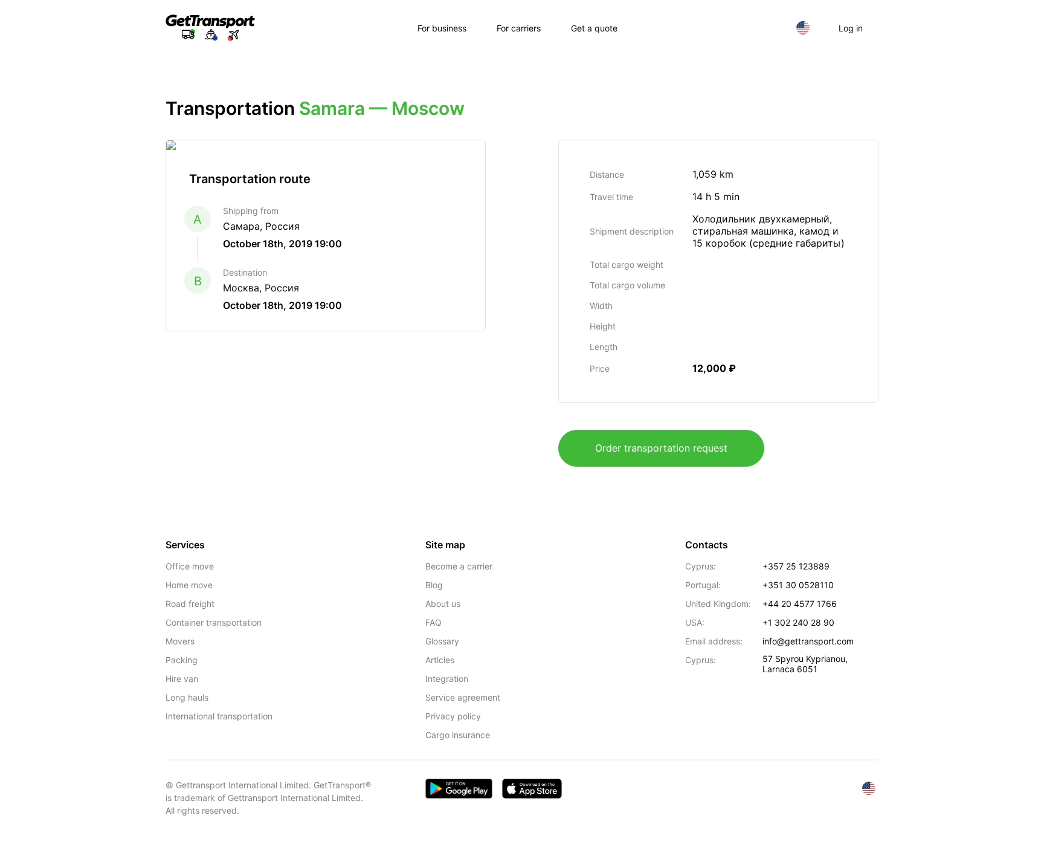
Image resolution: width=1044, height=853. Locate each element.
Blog (434, 585)
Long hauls (187, 697)
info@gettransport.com (808, 641)
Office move (190, 566)
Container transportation (214, 622)
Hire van (182, 678)
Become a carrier (458, 566)
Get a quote (594, 28)
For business (441, 28)
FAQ (433, 622)
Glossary (442, 641)
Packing (182, 660)
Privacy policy (453, 716)
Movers (180, 641)
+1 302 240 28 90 (798, 622)
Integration (446, 678)
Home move (189, 585)
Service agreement (462, 697)
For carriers (519, 28)
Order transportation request (661, 448)
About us (442, 603)
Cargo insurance (457, 735)
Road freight (190, 603)
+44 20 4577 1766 (799, 603)
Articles (439, 660)
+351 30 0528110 (798, 585)
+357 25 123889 (796, 566)
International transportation (219, 716)
